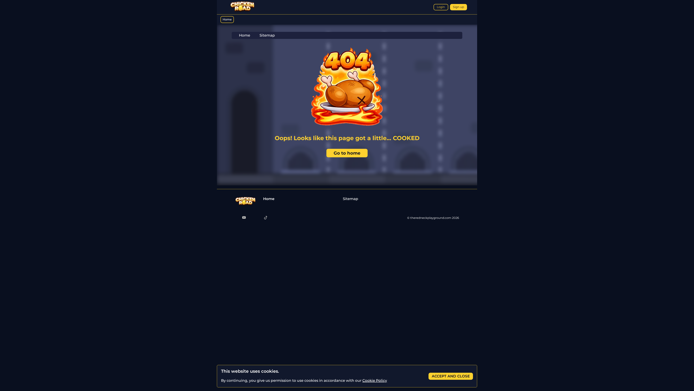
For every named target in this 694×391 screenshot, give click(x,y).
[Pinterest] (251, 218)
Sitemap (350, 199)
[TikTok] (265, 218)
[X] (258, 218)
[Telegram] (237, 218)
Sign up (458, 7)
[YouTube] (244, 218)
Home (227, 19)
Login (441, 7)
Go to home (347, 153)
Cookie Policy (374, 380)
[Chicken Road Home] (242, 11)
